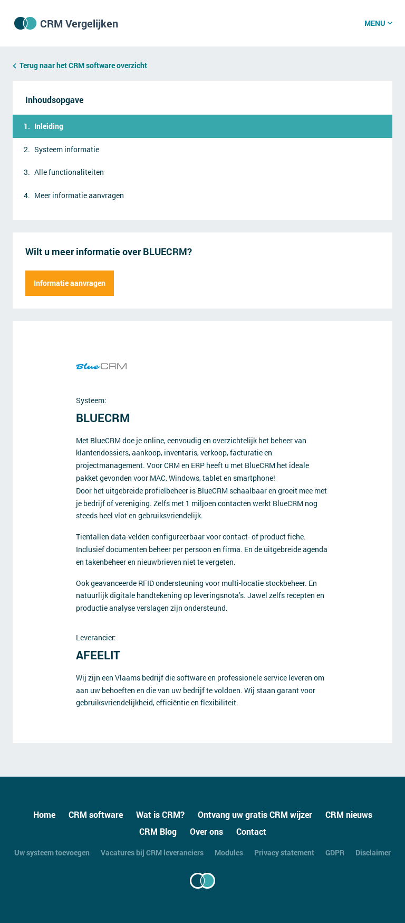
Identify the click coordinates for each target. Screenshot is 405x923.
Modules (229, 852)
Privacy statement (284, 852)
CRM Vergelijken (79, 23)
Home (44, 814)
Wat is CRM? (160, 814)
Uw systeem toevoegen (52, 852)
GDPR (334, 852)
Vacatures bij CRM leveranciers (152, 852)
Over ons (206, 831)
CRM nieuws (348, 814)
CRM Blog (158, 831)
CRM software (96, 814)
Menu (374, 23)
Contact (251, 831)
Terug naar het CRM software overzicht (83, 65)
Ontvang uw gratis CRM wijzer (255, 814)
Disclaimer (373, 852)
